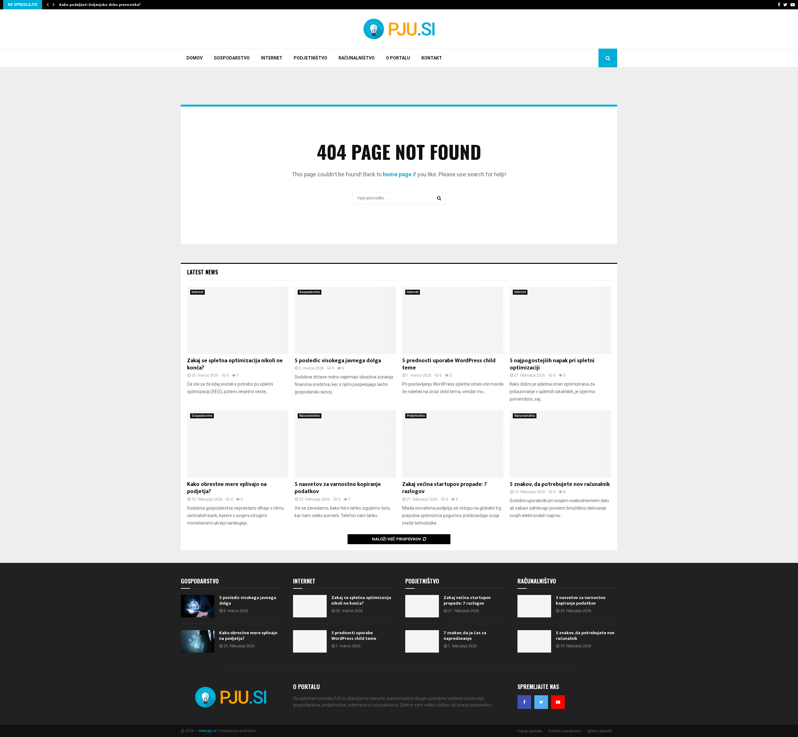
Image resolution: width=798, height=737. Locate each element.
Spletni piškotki (599, 731)
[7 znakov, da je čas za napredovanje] (422, 641)
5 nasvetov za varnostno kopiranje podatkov (338, 488)
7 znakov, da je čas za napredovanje (465, 635)
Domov (194, 57)
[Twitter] (541, 702)
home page (397, 174)
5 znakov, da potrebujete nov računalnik (560, 484)
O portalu (398, 57)
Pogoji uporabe (529, 731)
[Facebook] (524, 702)
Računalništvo (357, 57)
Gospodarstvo (232, 57)
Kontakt (431, 57)
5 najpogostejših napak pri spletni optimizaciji (552, 364)
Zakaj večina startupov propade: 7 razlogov (444, 488)
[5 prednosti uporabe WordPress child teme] (452, 320)
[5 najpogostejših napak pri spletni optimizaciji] (560, 320)
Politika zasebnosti (564, 731)
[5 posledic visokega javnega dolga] (345, 320)
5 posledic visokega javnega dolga (338, 360)
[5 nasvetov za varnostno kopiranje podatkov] (345, 444)
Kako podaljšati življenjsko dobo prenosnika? (100, 5)
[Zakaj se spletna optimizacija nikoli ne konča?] (237, 320)
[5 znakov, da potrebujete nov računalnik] (560, 444)
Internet (271, 57)
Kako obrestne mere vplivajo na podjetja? (227, 488)
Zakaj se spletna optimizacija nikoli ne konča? (235, 364)
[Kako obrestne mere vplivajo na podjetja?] (237, 444)
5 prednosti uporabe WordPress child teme (449, 364)
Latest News (202, 272)
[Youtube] (558, 702)
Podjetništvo (310, 57)
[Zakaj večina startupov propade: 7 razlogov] (452, 444)
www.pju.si (208, 731)
